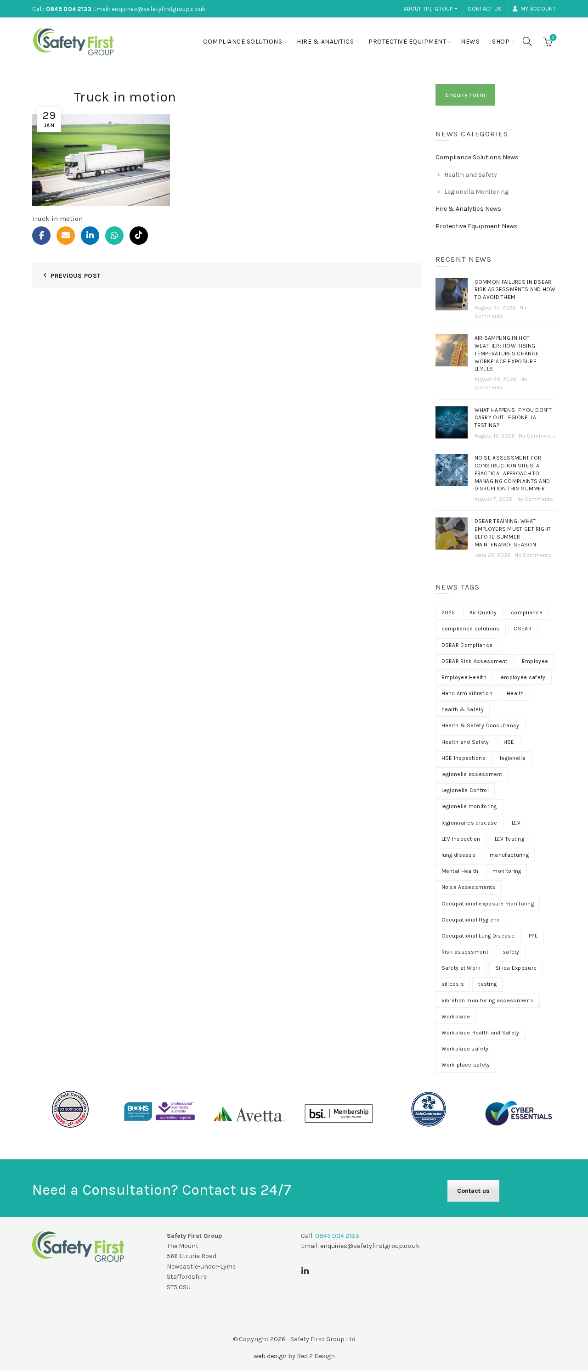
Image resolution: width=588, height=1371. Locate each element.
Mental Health (460, 871)
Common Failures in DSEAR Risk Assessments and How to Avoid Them (515, 290)
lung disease (458, 855)
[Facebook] (41, 235)
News (470, 41)
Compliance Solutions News (477, 157)
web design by (274, 1356)
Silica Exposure (516, 968)
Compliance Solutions (242, 41)
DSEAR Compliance (467, 645)
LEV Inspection (461, 839)
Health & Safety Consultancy (480, 725)
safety (511, 952)
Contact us (485, 9)
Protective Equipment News (476, 226)
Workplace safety (465, 1048)
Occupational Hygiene (470, 919)
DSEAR (523, 628)
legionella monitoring (469, 806)
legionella (513, 758)
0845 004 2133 (69, 9)
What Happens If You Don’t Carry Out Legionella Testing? (513, 418)
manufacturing (509, 855)
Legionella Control (465, 790)
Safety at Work (461, 968)
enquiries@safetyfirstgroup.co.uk (159, 9)
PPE (533, 936)
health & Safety (462, 709)
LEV (516, 823)
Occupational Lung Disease (478, 936)
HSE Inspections (463, 758)
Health (515, 693)
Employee (535, 661)
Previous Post (76, 276)
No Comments (537, 436)
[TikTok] (139, 235)
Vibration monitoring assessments (487, 1000)
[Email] (66, 235)
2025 (448, 612)
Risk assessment (465, 952)
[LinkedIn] (90, 235)
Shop (500, 41)
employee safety (523, 677)
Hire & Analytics (325, 41)
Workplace (455, 1016)
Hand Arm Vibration (466, 693)
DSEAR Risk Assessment (474, 661)
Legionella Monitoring (476, 192)
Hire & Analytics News (468, 209)
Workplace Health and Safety (480, 1032)
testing (487, 984)
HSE (508, 742)
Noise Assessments (468, 887)
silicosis (452, 984)
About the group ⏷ (431, 9)
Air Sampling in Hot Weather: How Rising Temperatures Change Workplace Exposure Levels (507, 353)
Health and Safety (470, 175)
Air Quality (483, 612)
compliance (527, 612)
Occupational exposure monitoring (487, 903)
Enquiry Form (465, 95)
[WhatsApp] (114, 235)
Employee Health (464, 677)
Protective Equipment (407, 41)
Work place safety (465, 1065)
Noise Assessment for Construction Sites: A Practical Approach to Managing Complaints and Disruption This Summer (512, 473)
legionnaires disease (469, 823)
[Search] (527, 41)
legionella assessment (472, 774)
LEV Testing (509, 839)
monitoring (506, 871)
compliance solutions (470, 628)
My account (538, 9)
